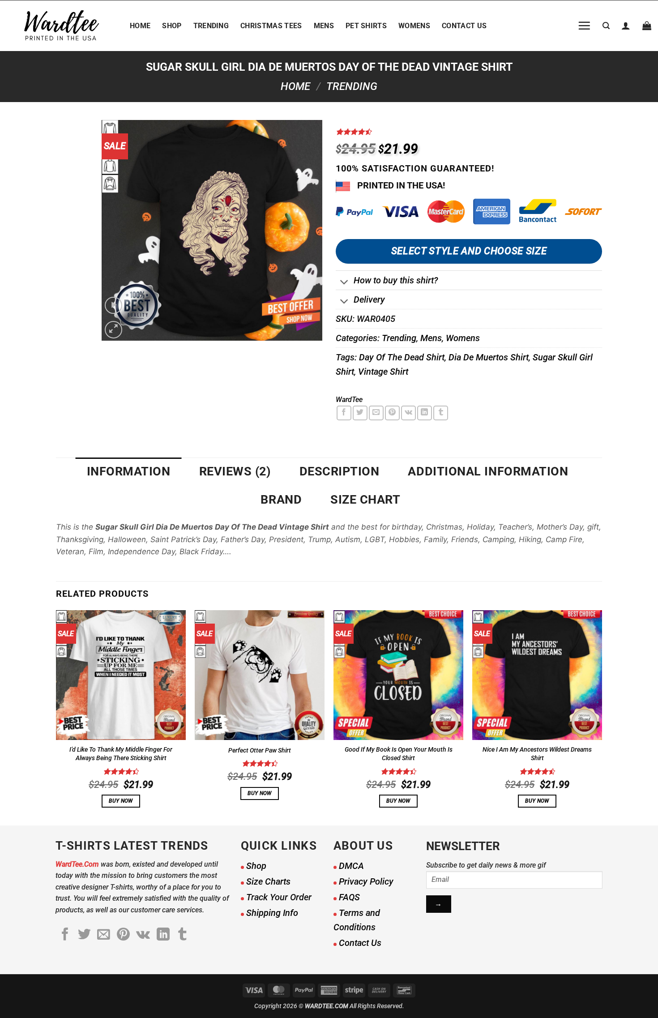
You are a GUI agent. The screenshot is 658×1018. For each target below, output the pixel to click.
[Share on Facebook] (344, 413)
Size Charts (268, 881)
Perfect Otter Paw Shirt (259, 750)
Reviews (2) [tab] (235, 471)
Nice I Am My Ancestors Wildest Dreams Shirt (537, 754)
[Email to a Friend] (376, 413)
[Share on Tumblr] (440, 413)
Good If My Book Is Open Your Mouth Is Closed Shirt (399, 754)
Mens (324, 25)
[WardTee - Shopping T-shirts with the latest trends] (61, 25)
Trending (211, 25)
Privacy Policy (366, 881)
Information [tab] (129, 471)
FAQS (349, 897)
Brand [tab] (281, 499)
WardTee (349, 399)
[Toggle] (344, 283)
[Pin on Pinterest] (392, 413)
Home (140, 25)
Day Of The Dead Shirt (401, 357)
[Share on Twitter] (360, 413)
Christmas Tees (271, 25)
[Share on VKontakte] (408, 413)
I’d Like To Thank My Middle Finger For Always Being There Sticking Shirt (120, 754)
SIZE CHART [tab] (365, 499)
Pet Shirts (366, 25)
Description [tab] (339, 471)
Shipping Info (272, 912)
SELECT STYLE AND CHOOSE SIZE (469, 251)
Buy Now (120, 801)
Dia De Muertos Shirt (489, 357)
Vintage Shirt (383, 371)
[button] (584, 25)
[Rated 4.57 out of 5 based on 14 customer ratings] (469, 131)
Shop (171, 25)
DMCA (351, 865)
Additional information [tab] (488, 471)
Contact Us (464, 25)
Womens (414, 25)
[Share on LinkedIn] (424, 413)
